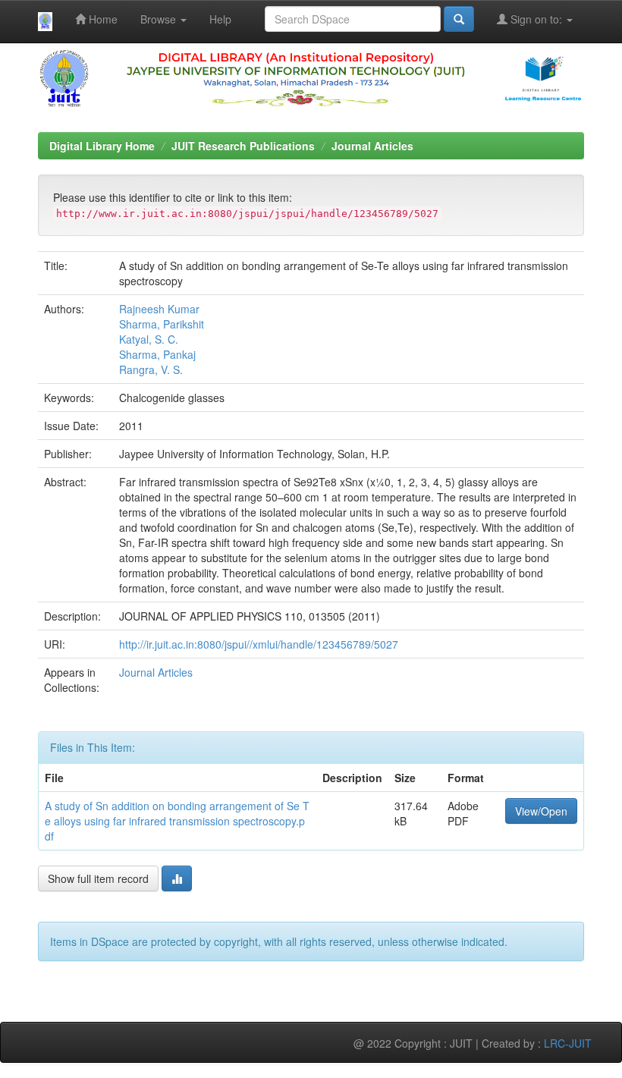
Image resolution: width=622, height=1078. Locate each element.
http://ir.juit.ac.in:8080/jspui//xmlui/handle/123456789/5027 (258, 644)
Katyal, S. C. (148, 339)
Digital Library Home (102, 145)
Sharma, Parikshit (161, 324)
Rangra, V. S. (151, 369)
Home (102, 19)
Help (220, 19)
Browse (159, 19)
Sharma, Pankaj (157, 354)
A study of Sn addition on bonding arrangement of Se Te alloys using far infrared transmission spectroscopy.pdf (177, 821)
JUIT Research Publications (243, 145)
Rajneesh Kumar (159, 308)
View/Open (541, 811)
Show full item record (98, 878)
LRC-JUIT (568, 1043)
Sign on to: (536, 19)
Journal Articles (372, 145)
